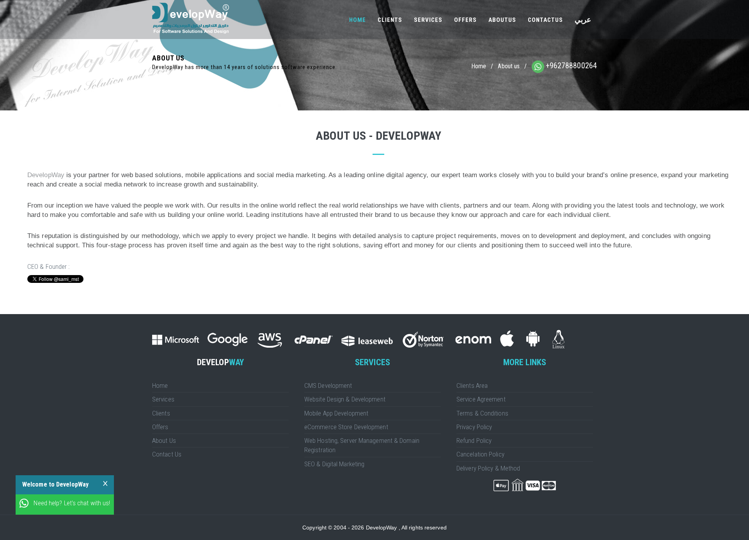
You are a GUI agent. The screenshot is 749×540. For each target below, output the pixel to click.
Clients (390, 19)
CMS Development (328, 385)
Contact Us (166, 454)
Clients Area (472, 385)
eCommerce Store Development (346, 427)
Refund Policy (474, 440)
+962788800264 (571, 65)
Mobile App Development (336, 413)
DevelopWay (45, 175)
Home (357, 19)
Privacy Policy (474, 427)
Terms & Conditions (482, 413)
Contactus (545, 19)
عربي (583, 20)
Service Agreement (481, 399)
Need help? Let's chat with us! (72, 503)
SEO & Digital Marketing (334, 464)
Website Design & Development (344, 399)
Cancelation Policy (480, 454)
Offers (465, 19)
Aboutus (502, 19)
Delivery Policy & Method (488, 468)
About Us (164, 440)
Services (428, 19)
